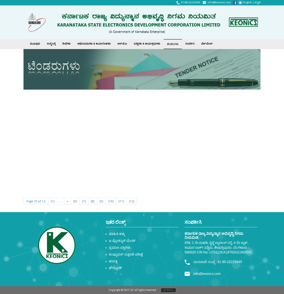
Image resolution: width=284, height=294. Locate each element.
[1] (52, 201)
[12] (131, 201)
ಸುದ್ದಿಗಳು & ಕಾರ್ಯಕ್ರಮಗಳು (147, 43)
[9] (101, 201)
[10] (111, 201)
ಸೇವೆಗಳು (66, 43)
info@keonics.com (219, 2)
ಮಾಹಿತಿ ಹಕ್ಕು (117, 233)
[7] (84, 201)
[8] (92, 201)
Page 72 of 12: (36, 201)
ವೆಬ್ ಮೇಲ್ (206, 43)
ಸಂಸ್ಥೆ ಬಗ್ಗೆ (51, 43)
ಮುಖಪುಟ (35, 43)
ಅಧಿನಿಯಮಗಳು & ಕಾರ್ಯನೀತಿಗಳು (94, 43)
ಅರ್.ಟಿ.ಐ (122, 43)
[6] (75, 201)
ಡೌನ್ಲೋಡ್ (115, 268)
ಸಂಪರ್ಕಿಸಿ (190, 43)
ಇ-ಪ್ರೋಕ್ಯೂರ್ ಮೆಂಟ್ (122, 240)
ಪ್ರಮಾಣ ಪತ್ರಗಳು (120, 247)
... (61, 201)
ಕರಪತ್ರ (113, 261)
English (247, 2)
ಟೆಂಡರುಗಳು (173, 44)
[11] (121, 201)
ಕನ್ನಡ (258, 2)
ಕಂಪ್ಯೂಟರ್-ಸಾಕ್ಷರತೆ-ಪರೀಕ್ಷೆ (126, 254)
